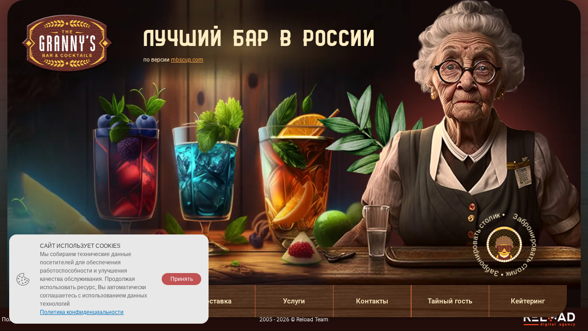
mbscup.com (187, 60)
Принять (181, 279)
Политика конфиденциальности (82, 312)
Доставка (216, 301)
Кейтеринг (528, 301)
